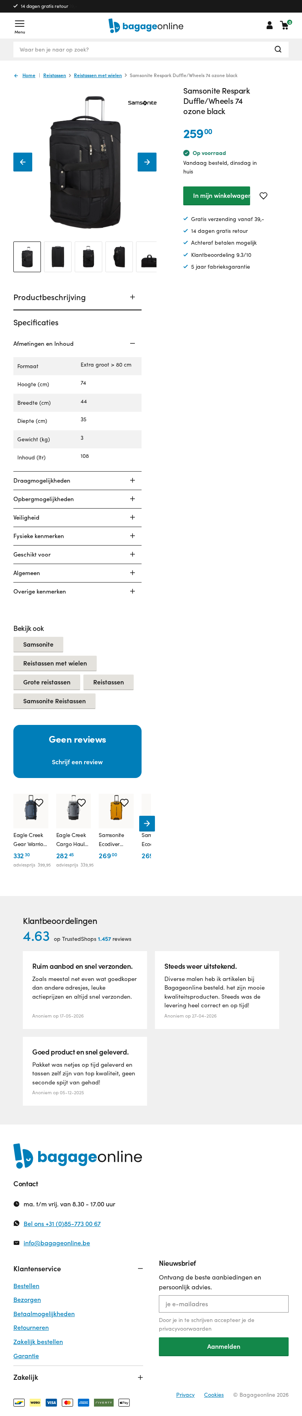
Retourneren (31, 1327)
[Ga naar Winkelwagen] (284, 25)
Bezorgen (27, 1299)
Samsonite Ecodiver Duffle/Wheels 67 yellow (111, 839)
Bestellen (26, 1285)
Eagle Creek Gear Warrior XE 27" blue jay (29, 839)
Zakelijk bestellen (38, 1341)
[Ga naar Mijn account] (270, 25)
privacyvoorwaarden (185, 1328)
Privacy (185, 1394)
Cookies (214, 1394)
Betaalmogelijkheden (44, 1313)
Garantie (26, 1355)
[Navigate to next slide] (147, 824)
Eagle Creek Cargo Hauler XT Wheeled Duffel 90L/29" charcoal (73, 839)
